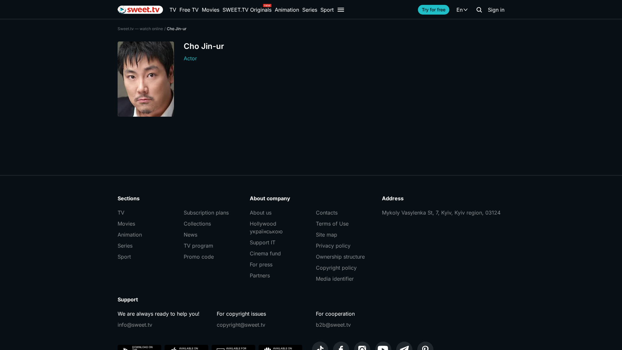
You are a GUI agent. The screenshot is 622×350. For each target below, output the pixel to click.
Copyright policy (336, 267)
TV (172, 9)
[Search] (479, 9)
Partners (260, 275)
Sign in (496, 9)
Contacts (327, 212)
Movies (210, 9)
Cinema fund (265, 253)
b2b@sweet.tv (333, 324)
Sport (327, 9)
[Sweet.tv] (140, 10)
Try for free (433, 9)
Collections (197, 223)
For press (261, 264)
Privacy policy (333, 245)
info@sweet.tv (135, 324)
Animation (287, 9)
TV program (198, 245)
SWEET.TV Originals (247, 9)
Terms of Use (332, 223)
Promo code (199, 256)
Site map (326, 234)
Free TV (189, 9)
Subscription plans (206, 212)
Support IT (262, 242)
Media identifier (335, 278)
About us (260, 212)
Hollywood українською (266, 227)
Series (309, 9)
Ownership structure (340, 256)
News (190, 234)
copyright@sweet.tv (241, 324)
